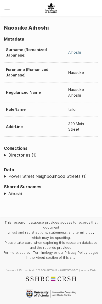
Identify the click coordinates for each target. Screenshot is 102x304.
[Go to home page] (51, 8)
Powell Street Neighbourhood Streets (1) (47, 176)
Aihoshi (74, 52)
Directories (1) (22, 155)
